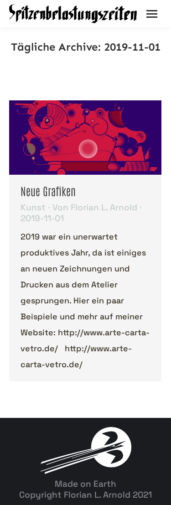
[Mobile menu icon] (152, 14)
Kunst (33, 207)
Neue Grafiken (48, 190)
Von (94, 207)
